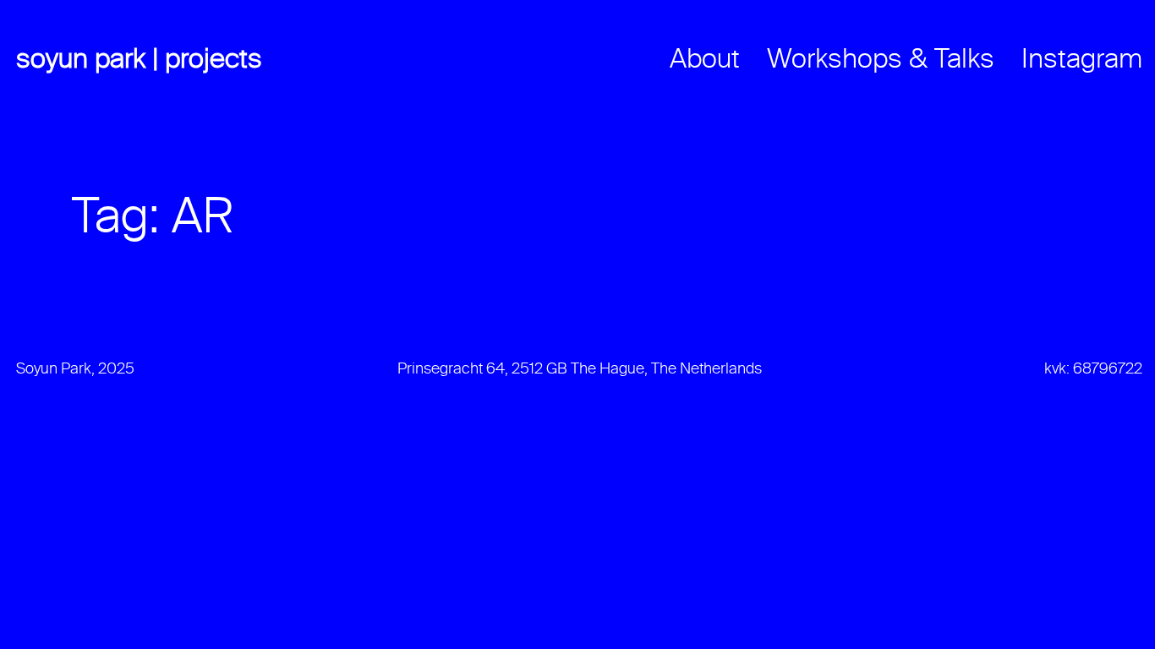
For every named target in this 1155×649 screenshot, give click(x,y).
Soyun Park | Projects (139, 60)
